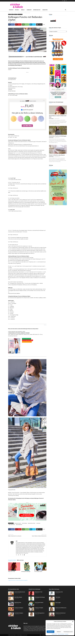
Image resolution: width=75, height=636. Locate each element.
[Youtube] (25, 555)
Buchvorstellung (24, 523)
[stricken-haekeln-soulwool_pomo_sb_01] (58, 99)
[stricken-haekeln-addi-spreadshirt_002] (27, 512)
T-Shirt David (57, 597)
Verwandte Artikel (12, 560)
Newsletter (44, 9)
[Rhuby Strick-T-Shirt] (14, 566)
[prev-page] (9, 573)
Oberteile (15, 14)
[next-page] (10, 573)
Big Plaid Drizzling (18, 602)
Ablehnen (59, 631)
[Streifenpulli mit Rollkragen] (27, 566)
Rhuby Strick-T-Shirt (11, 571)
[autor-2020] (53, 24)
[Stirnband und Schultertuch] (52, 614)
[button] (72, 621)
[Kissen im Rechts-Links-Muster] (58, 149)
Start (9, 12)
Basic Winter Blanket (18, 597)
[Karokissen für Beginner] (11, 609)
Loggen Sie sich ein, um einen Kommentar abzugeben (17, 580)
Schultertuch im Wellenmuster (60, 607)
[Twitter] (23, 555)
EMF (16, 541)
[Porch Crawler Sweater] (40, 566)
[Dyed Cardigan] (52, 604)
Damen (15, 12)
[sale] (58, 61)
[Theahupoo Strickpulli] (31, 609)
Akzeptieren (50, 631)
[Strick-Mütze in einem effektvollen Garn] (58, 110)
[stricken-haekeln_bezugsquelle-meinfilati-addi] (27, 114)
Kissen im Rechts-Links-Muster (57, 155)
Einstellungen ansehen (68, 631)
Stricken (17, 9)
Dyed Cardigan (58, 602)
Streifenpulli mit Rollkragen (25, 571)
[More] (44, 24)
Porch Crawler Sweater (38, 571)
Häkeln (22, 9)
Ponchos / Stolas (20, 14)
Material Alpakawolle (19, 524)
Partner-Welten (36, 9)
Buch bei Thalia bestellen (26, 338)
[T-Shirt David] (52, 599)
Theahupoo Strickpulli (39, 607)
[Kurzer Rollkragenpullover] (31, 614)
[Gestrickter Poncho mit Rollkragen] (58, 130)
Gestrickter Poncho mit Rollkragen (57, 136)
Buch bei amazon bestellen (27, 341)
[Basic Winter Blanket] (11, 599)
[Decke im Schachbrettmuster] (11, 593)
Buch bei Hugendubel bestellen (27, 340)
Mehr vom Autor (20, 560)
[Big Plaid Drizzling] (11, 604)
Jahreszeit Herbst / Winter (31, 523)
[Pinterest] (66, 1)
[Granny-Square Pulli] (52, 593)
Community (29, 9)
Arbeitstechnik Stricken (17, 523)
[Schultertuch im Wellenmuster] (52, 609)
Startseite (11, 9)
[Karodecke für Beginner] (11, 614)
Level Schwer (38, 523)
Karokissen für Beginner (19, 607)
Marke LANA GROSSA (12, 524)
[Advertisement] (27, 74)
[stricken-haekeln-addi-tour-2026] (58, 204)
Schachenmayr (51, 118)
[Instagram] (64, 1)
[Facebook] (62, 1)
